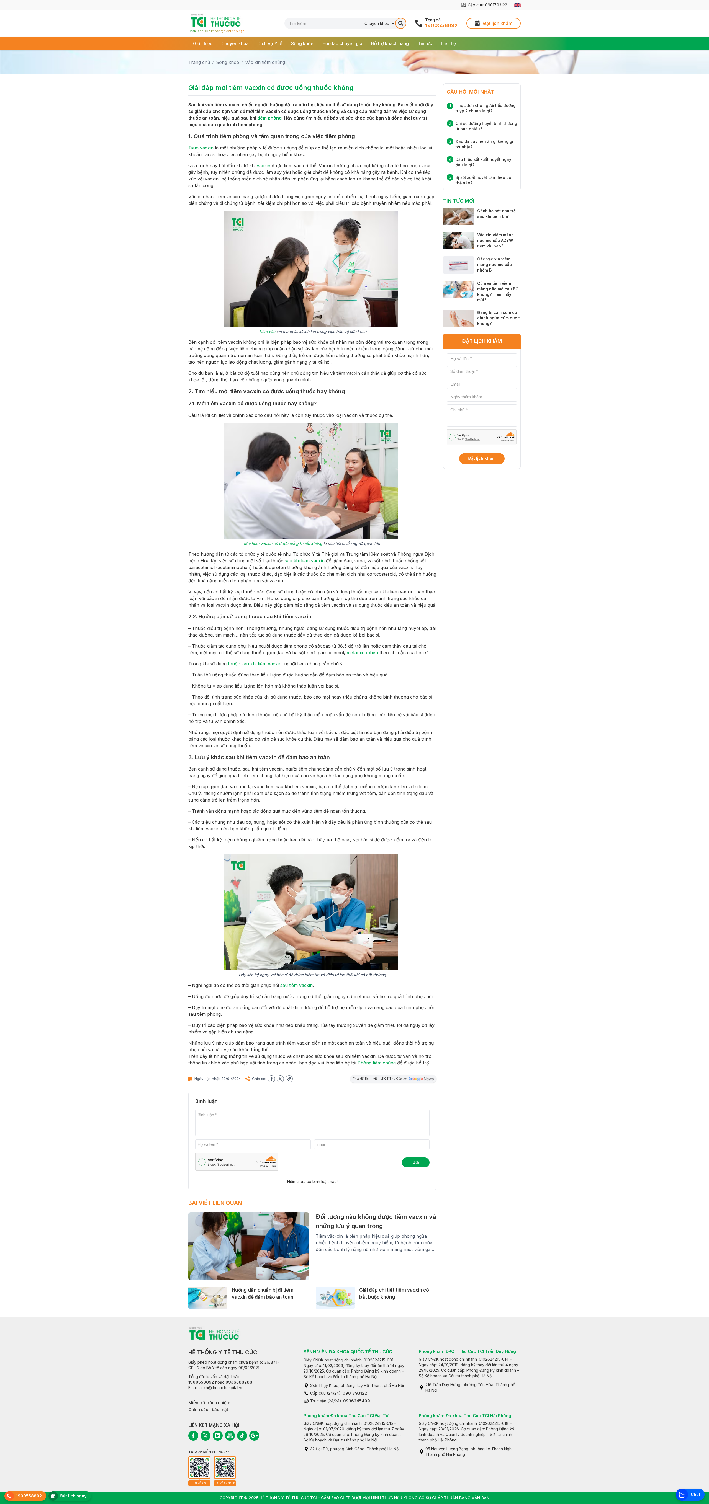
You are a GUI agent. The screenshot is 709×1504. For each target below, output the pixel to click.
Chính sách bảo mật (208, 1409)
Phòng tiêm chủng (377, 1063)
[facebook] (271, 1078)
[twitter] (280, 1078)
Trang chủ (199, 62)
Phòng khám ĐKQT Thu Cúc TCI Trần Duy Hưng (467, 1351)
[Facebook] (193, 1436)
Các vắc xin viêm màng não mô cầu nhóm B (494, 264)
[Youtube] (230, 1436)
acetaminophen (362, 652)
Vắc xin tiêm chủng (265, 62)
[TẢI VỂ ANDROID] (225, 1467)
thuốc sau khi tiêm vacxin (254, 663)
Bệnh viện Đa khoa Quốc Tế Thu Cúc (348, 1352)
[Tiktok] (242, 1436)
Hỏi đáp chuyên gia (342, 43)
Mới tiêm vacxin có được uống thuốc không (283, 543)
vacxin (263, 165)
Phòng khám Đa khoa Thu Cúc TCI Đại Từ (346, 1415)
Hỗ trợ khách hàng (390, 43)
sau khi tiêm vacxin (305, 561)
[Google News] (254, 1436)
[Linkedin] (218, 1436)
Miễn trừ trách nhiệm (209, 1402)
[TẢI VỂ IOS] (199, 1467)
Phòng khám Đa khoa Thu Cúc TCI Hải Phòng (465, 1415)
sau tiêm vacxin (296, 985)
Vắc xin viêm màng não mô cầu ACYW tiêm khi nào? (495, 240)
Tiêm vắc (267, 331)
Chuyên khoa (235, 43)
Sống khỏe (302, 43)
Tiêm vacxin (201, 148)
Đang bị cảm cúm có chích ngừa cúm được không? (498, 318)
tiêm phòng (269, 118)
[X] (205, 1436)
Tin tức (425, 43)
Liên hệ (448, 43)
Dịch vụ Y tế (270, 43)
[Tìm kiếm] (400, 23)
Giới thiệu (202, 43)
